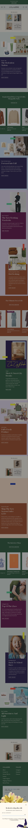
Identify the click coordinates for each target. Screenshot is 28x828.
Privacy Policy (22, 818)
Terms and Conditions (14, 819)
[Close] (26, 805)
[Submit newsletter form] (25, 814)
